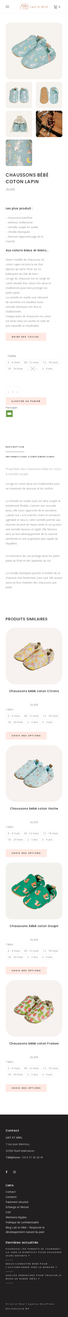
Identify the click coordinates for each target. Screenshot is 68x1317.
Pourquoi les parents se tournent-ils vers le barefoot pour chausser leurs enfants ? (34, 1252)
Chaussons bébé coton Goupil (34, 926)
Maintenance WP (17, 1308)
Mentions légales (16, 1217)
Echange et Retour (17, 1207)
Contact (11, 1191)
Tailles (11, 356)
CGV (8, 1212)
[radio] (13, 362)
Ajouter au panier (26, 401)
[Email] (9, 413)
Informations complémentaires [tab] (30, 456)
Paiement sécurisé (17, 1202)
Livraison (11, 1197)
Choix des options (26, 735)
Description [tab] (15, 446)
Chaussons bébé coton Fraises (34, 1043)
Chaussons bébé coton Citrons (34, 691)
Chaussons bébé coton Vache (34, 809)
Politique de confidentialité (22, 1222)
